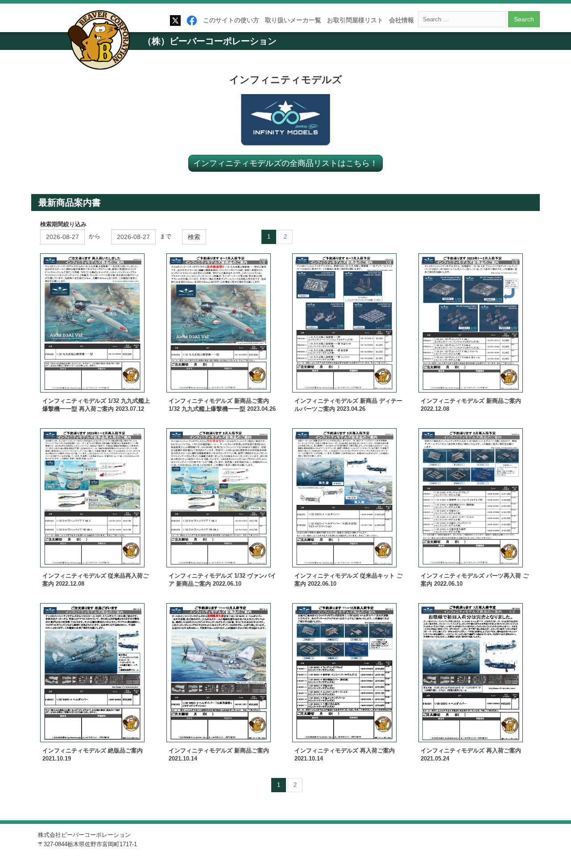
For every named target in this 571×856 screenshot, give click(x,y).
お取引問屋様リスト (355, 20)
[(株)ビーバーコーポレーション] (102, 42)
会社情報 (401, 20)
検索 (194, 236)
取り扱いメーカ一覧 (293, 20)
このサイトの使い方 (231, 20)
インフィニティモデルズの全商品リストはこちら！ (285, 162)
